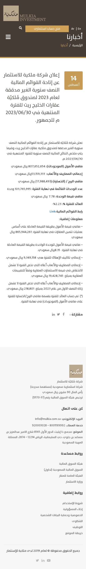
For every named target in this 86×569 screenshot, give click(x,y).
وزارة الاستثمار (74, 481)
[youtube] (49, 560)
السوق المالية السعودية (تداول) (63, 469)
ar (72, 28)
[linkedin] (43, 560)
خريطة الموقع (74, 533)
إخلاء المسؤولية (73, 509)
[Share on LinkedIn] (53, 314)
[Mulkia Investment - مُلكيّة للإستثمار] (24, 12)
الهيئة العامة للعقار (71, 475)
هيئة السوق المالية (71, 463)
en (79, 28)
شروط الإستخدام (73, 503)
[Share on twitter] (58, 314)
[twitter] (37, 560)
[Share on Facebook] (63, 314)
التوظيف (78, 527)
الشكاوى (77, 521)
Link (52, 211)
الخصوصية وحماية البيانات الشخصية (61, 515)
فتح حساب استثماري (47, 28)
